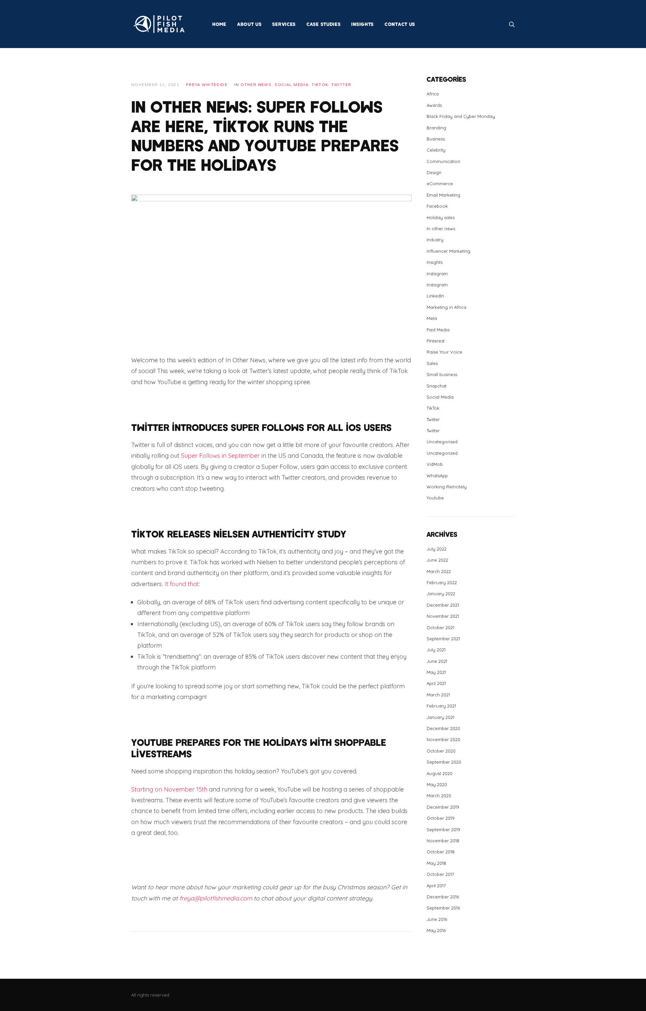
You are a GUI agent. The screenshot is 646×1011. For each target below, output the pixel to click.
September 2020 (444, 762)
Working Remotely (447, 486)
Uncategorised (442, 441)
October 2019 (441, 818)
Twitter (341, 85)
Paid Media (438, 329)
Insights (434, 262)
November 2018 (443, 840)
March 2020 (439, 795)
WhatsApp (437, 475)
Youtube (435, 497)
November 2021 (443, 616)
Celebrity (436, 150)
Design (434, 172)
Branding (436, 127)
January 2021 (440, 717)
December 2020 (443, 728)
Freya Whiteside (206, 85)
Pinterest (435, 340)
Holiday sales (441, 217)
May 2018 (436, 863)
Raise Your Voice (444, 352)
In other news (253, 85)
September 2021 (443, 638)
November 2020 (443, 739)
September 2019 (443, 829)
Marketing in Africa (446, 307)
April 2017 (436, 885)
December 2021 (443, 605)
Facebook (437, 206)
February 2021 (441, 706)
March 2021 (438, 694)
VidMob (435, 464)
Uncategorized (442, 453)
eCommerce (440, 183)
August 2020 (440, 773)
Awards (434, 105)
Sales (432, 363)
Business (436, 138)
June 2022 (437, 560)
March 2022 (439, 571)
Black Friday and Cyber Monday (461, 116)
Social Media (292, 85)
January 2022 (441, 593)
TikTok (320, 85)
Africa (433, 93)
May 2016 (436, 930)
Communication (443, 161)
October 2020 (441, 751)
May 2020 (437, 784)
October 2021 (440, 627)
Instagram (437, 273)
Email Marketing (443, 195)
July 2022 (436, 549)
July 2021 (436, 649)
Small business (442, 374)
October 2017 (440, 874)
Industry (435, 239)
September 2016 (443, 908)
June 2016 (437, 919)
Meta (432, 318)
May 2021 (436, 672)
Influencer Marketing (448, 251)
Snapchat (436, 386)
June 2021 (437, 661)
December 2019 (443, 807)
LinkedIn (435, 295)
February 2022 (442, 582)
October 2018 (441, 851)
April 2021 (436, 683)
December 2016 (443, 896)
